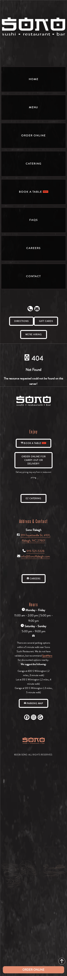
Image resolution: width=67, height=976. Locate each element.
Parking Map (34, 703)
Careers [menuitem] (33, 248)
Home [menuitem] (33, 79)
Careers (34, 578)
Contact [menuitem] (33, 276)
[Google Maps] (40, 717)
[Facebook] (27, 717)
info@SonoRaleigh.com (35, 556)
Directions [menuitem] (21, 321)
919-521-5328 (35, 551)
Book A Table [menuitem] (31, 192)
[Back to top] (61, 961)
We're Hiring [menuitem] (33, 334)
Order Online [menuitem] (33, 135)
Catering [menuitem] (33, 164)
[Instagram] (34, 717)
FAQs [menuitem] (33, 220)
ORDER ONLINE (33, 970)
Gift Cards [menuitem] (46, 321)
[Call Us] (30, 309)
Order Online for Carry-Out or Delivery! (33, 460)
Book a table (32, 443)
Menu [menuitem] (33, 107)
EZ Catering (33, 498)
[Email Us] (37, 309)
